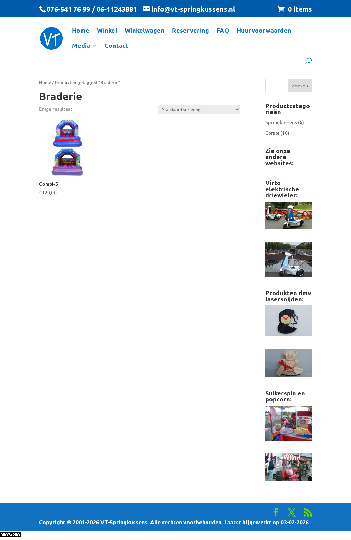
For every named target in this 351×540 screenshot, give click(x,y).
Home (80, 31)
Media (81, 46)
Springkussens (281, 122)
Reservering (190, 31)
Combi (272, 133)
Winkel (107, 31)
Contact (116, 46)
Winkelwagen (145, 31)
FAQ (223, 31)
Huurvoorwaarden (264, 31)
